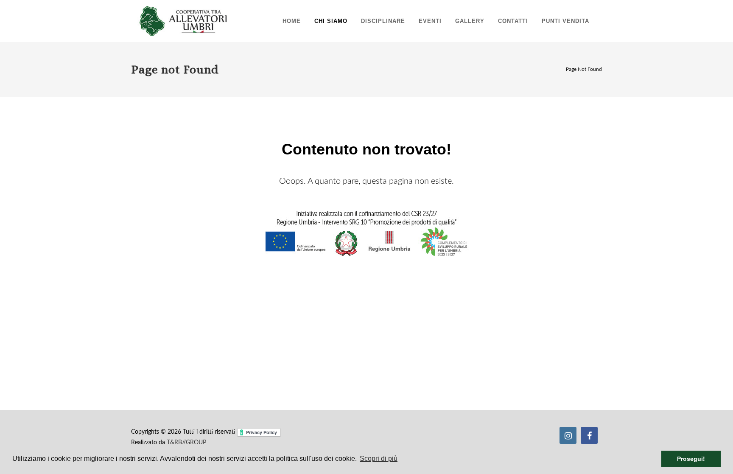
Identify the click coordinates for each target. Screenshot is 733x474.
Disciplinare (383, 21)
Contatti (513, 21)
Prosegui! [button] (691, 458)
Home (292, 21)
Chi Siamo (330, 21)
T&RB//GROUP (186, 443)
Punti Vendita (565, 21)
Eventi (430, 21)
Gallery (469, 21)
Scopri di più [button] (378, 458)
